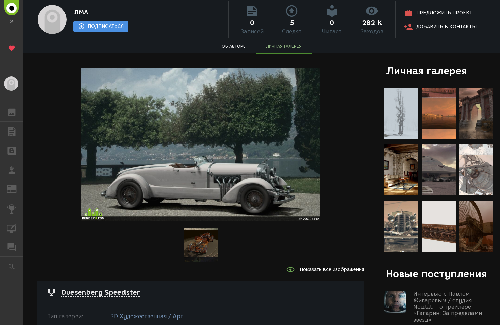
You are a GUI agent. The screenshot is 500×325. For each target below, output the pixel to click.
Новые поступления (436, 274)
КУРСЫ (11, 227)
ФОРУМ (11, 246)
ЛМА (80, 12)
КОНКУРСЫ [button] (11, 208)
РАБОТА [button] (11, 169)
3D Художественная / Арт (146, 316)
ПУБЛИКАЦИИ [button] (11, 131)
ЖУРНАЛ (15, 188)
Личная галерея (426, 71)
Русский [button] (15, 266)
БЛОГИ (11, 150)
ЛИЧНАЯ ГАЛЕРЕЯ (284, 46)
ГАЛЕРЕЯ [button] (11, 111)
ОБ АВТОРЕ (234, 46)
